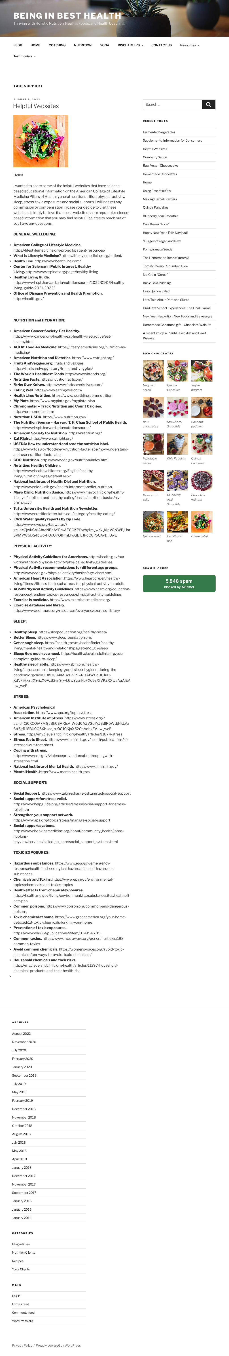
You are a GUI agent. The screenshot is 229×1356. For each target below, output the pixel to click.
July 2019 (19, 1084)
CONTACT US (161, 45)
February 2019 (22, 1100)
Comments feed (23, 1312)
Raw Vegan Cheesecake (160, 165)
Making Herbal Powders (160, 199)
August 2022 (21, 1033)
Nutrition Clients (23, 1252)
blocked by (184, 585)
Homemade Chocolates (160, 174)
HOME (35, 45)
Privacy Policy (22, 1345)
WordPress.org (22, 1321)
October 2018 (22, 1125)
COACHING (57, 45)
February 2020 (22, 1059)
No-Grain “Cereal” (156, 274)
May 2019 (19, 1092)
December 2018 (24, 1109)
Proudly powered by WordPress (58, 1345)
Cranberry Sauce (155, 157)
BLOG (17, 45)
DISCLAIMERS (129, 45)
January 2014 (22, 1218)
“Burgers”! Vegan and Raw (162, 241)
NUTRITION (83, 45)
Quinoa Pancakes (155, 207)
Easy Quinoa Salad (156, 291)
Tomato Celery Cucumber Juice (165, 266)
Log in (16, 1296)
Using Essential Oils (157, 191)
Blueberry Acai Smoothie (160, 216)
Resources (188, 45)
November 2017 (24, 1184)
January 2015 (22, 1209)
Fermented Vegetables (159, 132)
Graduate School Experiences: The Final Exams (176, 308)
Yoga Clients (21, 1269)
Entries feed (20, 1304)
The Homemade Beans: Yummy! (166, 258)
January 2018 (22, 1167)
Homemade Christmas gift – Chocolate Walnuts (177, 325)
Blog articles (21, 1244)
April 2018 (19, 1159)
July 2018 (19, 1142)
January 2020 (22, 1067)
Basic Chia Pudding (157, 283)
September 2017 (24, 1192)
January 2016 (22, 1201)
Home (147, 182)
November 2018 (24, 1117)
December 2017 (23, 1176)
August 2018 (21, 1134)
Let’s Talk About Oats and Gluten (166, 300)
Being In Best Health (67, 16)
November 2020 (24, 1042)
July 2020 (19, 1050)
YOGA (104, 45)
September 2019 (24, 1075)
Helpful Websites (36, 105)
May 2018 (19, 1151)
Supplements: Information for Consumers (172, 140)
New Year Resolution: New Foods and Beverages (177, 316)
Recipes (17, 1261)
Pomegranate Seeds (157, 249)
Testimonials (22, 56)
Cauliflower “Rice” (156, 224)
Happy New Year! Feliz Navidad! (165, 233)
